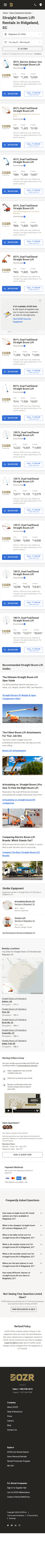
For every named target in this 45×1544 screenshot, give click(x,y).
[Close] (40, 300)
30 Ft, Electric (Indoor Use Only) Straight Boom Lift (27, 63)
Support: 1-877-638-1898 (22, 1392)
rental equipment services (27, 1066)
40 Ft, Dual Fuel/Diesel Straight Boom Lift (25, 109)
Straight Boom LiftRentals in (14, 1000)
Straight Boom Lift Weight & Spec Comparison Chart (19, 697)
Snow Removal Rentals (17, 1456)
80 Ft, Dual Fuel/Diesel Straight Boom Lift (25, 341)
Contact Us (12, 1430)
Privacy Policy (32, 1515)
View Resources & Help (23, 1309)
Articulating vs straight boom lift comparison (18, 801)
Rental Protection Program (18, 1461)
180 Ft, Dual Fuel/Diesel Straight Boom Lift (26, 619)
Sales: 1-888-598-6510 (22, 1389)
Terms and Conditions (15, 1515)
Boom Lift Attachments (14, 750)
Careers (10, 1421)
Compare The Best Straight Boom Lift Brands (21, 854)
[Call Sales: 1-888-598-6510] (36, 5)
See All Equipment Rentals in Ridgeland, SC (18, 933)
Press (9, 1416)
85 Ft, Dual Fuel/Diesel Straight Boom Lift (25, 387)
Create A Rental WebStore (18, 1497)
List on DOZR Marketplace (18, 1492)
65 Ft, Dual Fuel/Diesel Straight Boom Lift (25, 258)
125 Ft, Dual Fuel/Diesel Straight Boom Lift (26, 480)
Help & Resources (14, 1412)
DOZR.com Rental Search (18, 1452)
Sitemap (12, 1518)
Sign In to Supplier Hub (16, 1488)
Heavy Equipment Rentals (20, 13)
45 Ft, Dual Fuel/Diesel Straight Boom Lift (25, 160)
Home (5, 13)
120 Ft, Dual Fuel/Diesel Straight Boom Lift (26, 434)
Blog (9, 1425)
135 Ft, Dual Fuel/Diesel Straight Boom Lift (26, 526)
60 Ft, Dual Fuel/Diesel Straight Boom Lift (25, 207)
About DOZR (12, 1407)
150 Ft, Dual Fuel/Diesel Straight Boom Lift (26, 573)
